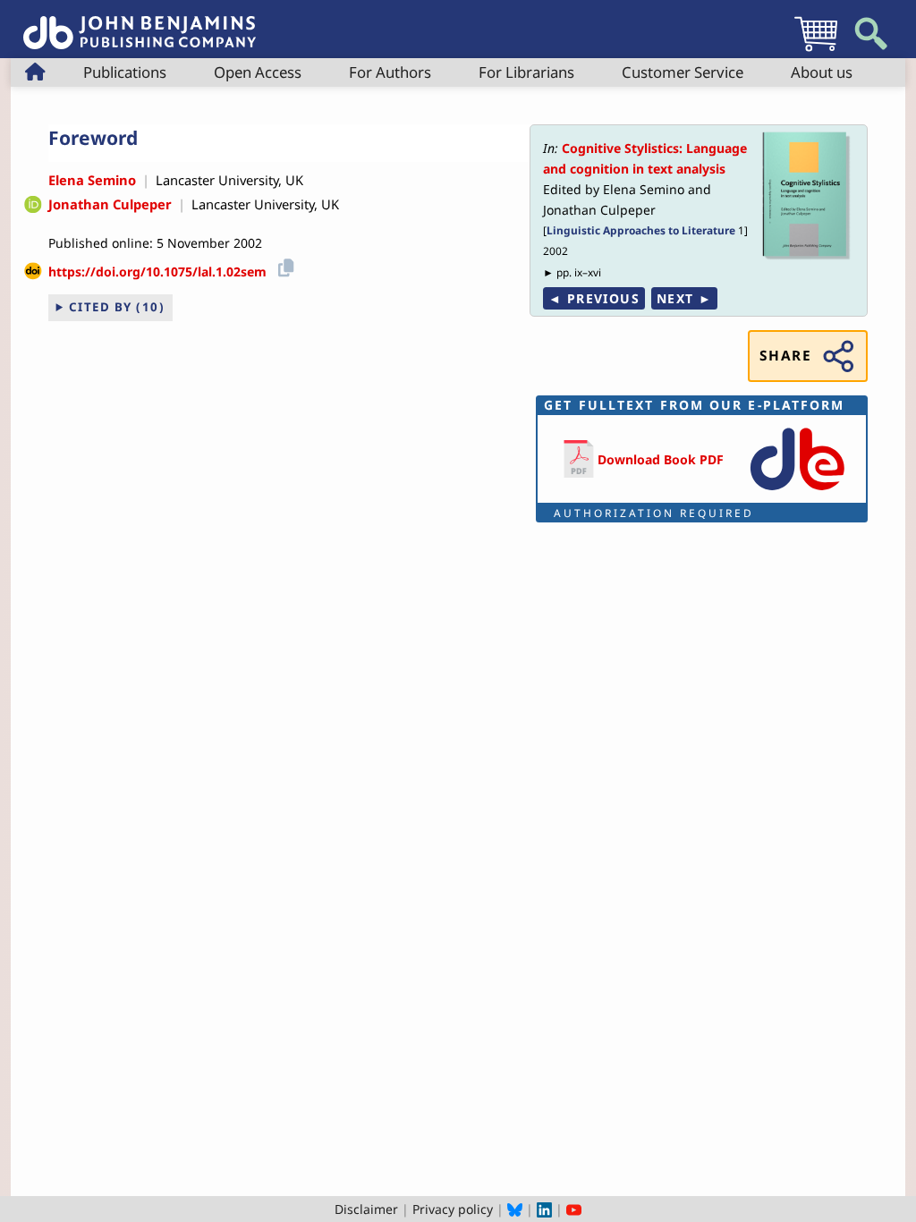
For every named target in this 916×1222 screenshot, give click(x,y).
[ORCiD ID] (33, 205)
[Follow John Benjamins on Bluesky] (514, 1209)
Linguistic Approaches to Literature (641, 230)
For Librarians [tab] (526, 72)
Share (785, 355)
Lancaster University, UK (229, 180)
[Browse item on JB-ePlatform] (797, 491)
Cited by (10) (117, 307)
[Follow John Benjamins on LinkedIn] (544, 1209)
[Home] (139, 22)
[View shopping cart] (815, 50)
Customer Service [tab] (682, 72)
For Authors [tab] (390, 72)
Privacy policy (452, 1209)
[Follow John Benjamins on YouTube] (573, 1209)
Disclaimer (366, 1209)
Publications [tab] (124, 72)
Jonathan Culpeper (110, 204)
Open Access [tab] (257, 72)
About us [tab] (821, 72)
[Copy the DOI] (283, 265)
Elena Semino (92, 180)
